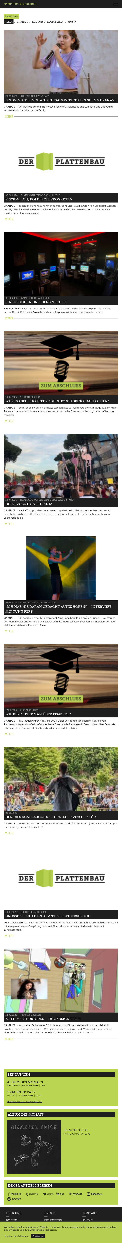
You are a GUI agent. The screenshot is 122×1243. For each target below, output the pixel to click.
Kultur (37, 21)
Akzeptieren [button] (38, 1236)
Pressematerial (53, 1220)
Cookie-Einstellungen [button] (17, 1236)
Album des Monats (25, 1082)
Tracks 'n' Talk (21, 1092)
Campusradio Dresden (20, 4)
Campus (22, 21)
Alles (9, 21)
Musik (72, 21)
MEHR (9, 116)
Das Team (11, 1220)
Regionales (55, 21)
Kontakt (87, 1220)
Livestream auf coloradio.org (24, 1102)
